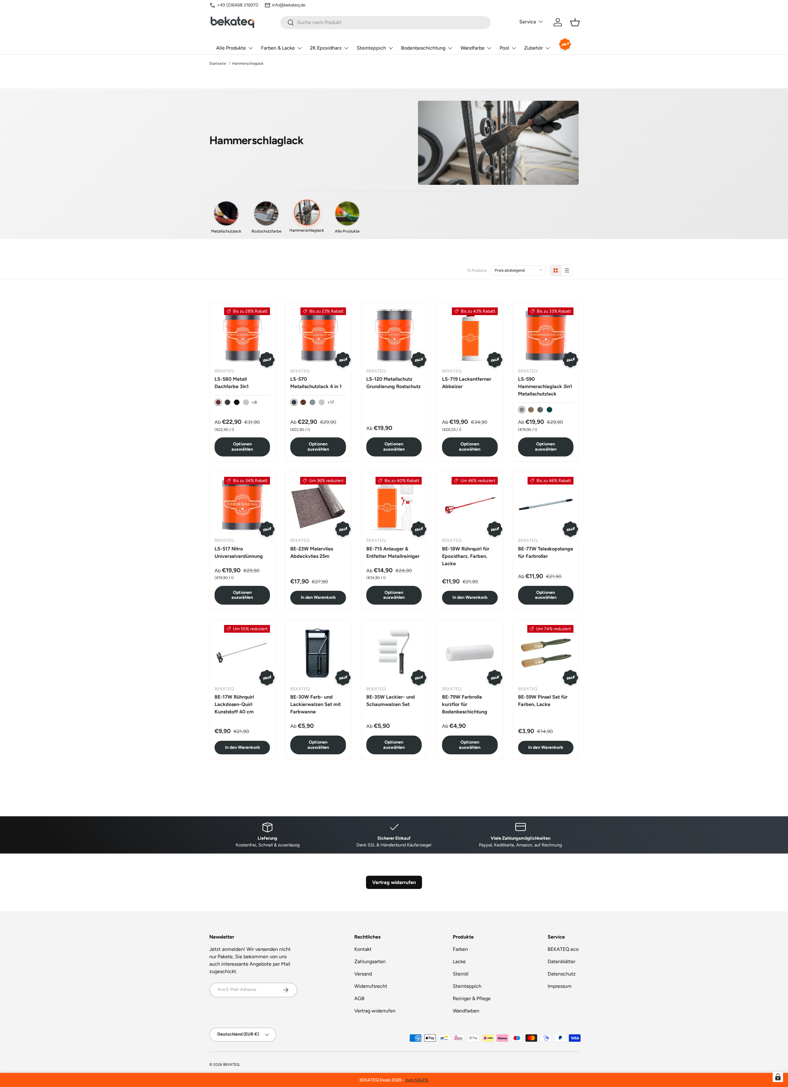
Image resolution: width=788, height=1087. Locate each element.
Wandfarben (466, 1011)
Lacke (459, 961)
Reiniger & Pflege (472, 998)
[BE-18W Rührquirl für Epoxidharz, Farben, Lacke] (469, 504)
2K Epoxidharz (326, 48)
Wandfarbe (472, 48)
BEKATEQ (231, 1064)
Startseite (217, 63)
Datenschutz (562, 974)
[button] (575, 22)
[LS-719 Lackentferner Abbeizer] (469, 335)
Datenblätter (561, 961)
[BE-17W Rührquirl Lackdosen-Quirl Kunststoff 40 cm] (242, 652)
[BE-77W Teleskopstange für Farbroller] (545, 504)
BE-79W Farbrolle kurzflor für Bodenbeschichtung (464, 704)
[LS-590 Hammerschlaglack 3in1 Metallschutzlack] (545, 335)
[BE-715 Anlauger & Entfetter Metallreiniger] (394, 504)
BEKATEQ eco (563, 949)
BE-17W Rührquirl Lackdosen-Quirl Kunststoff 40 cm (234, 704)
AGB (359, 998)
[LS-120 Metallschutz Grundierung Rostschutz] (394, 335)
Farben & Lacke (278, 48)
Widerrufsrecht (370, 986)
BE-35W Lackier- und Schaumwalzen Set (390, 700)
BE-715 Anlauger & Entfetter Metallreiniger (393, 552)
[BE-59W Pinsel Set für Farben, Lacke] (545, 652)
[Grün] (549, 410)
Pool (504, 48)
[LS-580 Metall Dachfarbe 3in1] (242, 335)
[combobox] (385, 22)
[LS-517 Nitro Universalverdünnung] (242, 504)
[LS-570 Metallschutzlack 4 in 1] (318, 335)
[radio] (555, 270)
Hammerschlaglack (247, 63)
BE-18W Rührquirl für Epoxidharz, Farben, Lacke (465, 556)
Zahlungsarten (370, 961)
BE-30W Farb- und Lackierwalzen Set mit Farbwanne (315, 704)
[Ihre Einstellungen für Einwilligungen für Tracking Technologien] (778, 1077)
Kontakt (363, 949)
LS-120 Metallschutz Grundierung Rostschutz (393, 382)
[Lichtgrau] (246, 402)
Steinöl (460, 974)
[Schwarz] (237, 402)
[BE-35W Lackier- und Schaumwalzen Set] (394, 652)
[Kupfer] (531, 410)
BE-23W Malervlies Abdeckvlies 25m (311, 552)
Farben (460, 949)
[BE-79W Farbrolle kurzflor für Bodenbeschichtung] (469, 652)
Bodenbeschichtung (423, 48)
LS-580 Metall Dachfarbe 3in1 (232, 382)
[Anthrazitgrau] (227, 402)
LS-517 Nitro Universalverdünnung (239, 552)
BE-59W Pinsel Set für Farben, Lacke (543, 700)
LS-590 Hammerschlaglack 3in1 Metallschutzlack (545, 386)
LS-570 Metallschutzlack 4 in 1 (316, 382)
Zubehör (533, 48)
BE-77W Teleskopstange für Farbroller (545, 552)
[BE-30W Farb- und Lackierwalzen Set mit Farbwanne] (318, 652)
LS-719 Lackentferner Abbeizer (466, 382)
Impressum (560, 986)
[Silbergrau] (312, 402)
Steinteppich (371, 48)
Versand (363, 974)
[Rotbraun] (303, 402)
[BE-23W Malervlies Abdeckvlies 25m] (318, 504)
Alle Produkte (231, 48)
